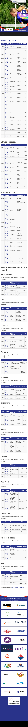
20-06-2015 (6, 58)
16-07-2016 (6, 54)
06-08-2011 (6, 101)
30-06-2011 (6, 117)
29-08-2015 (6, 550)
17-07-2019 (6, 50)
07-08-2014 (6, 62)
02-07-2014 (6, 74)
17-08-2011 (6, 93)
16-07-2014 (6, 70)
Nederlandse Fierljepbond (18, 587)
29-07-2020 (6, 372)
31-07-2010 (6, 128)
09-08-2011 (6, 97)
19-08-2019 (6, 346)
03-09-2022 (6, 524)
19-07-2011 (6, 109)
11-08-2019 (6, 210)
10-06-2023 (6, 290)
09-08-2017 (6, 320)
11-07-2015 (6, 234)
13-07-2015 (6, 230)
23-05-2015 (6, 250)
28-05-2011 (6, 120)
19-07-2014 (6, 66)
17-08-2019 (6, 507)
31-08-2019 (6, 468)
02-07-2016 (6, 558)
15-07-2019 (6, 424)
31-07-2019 (6, 46)
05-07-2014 (6, 262)
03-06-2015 (6, 242)
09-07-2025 (6, 198)
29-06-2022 (6, 294)
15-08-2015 (6, 227)
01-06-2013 (6, 78)
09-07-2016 (6, 397)
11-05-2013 (6, 81)
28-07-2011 (6, 105)
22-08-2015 (6, 575)
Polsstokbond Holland (16, 724)
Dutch (16, 1)
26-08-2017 (6, 494)
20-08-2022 (6, 202)
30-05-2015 (6, 246)
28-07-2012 (6, 85)
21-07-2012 (6, 89)
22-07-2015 (6, 446)
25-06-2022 (6, 206)
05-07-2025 (6, 500)
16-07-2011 (6, 113)
